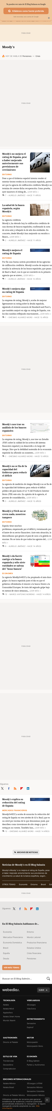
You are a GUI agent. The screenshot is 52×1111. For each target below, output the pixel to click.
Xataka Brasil (8, 1087)
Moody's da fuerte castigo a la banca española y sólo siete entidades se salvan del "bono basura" (13, 562)
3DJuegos (31, 1005)
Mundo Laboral (33, 937)
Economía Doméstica (12, 942)
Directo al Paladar (10, 1042)
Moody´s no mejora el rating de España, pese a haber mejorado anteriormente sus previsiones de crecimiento (14, 161)
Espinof (30, 1027)
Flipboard (21, 788)
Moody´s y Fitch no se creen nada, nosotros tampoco (14, 514)
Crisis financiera (34, 953)
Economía (7, 573)
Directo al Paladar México (14, 1095)
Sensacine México (35, 1087)
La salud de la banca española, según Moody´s (13, 208)
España (6, 953)
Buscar (48, 978)
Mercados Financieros (14, 810)
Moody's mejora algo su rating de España (13, 290)
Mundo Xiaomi (9, 1020)
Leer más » (33, 192)
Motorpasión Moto (35, 1046)
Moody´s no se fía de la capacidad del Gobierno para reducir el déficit (14, 471)
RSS (15, 788)
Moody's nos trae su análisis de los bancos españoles (14, 427)
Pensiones (26, 56)
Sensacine (31, 1023)
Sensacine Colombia (35, 1091)
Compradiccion (9, 1069)
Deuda (6, 958)
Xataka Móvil (8, 1009)
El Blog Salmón (33, 1061)
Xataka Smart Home (11, 1016)
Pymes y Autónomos (36, 1065)
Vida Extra (31, 1009)
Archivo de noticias (27, 852)
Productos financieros (37, 942)
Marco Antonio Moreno (22, 594)
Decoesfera (8, 1065)
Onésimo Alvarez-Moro (20, 317)
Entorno (7, 174)
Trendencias (8, 1061)
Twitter (2, 788)
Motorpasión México (36, 1095)
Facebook (9, 788)
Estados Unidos (34, 948)
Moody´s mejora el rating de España (12, 252)
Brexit (43, 884)
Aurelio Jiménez (17, 195)
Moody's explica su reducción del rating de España (13, 802)
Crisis (37, 56)
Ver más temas (11, 967)
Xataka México (9, 1083)
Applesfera (7, 1012)
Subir (41, 990)
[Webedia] (10, 991)
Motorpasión (32, 1042)
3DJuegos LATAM (34, 1083)
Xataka (6, 1005)
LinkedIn (28, 788)
